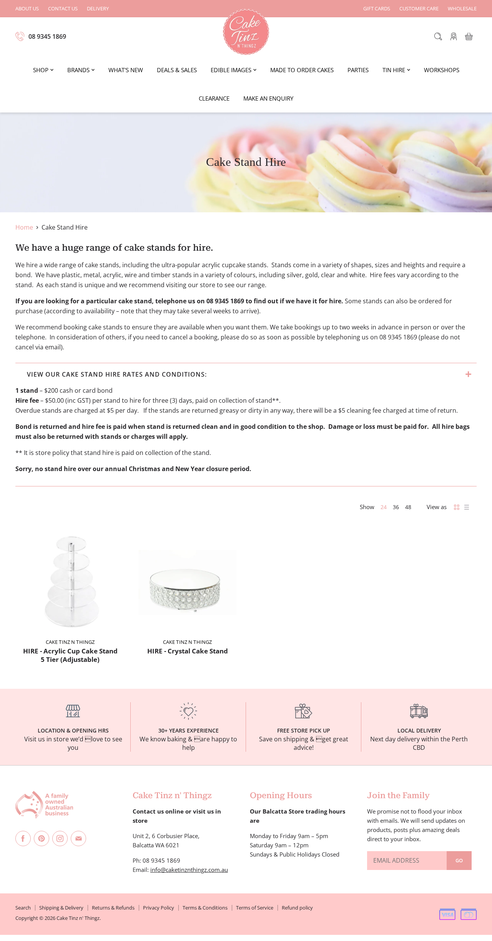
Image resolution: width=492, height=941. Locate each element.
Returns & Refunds (113, 907)
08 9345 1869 (47, 36)
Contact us (63, 8)
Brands (78, 70)
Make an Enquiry (268, 98)
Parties (358, 70)
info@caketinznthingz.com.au (189, 869)
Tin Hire (393, 70)
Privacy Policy (158, 907)
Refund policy (297, 907)
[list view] (466, 507)
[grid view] (456, 507)
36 (396, 507)
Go (459, 860)
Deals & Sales (177, 70)
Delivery (98, 8)
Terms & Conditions (205, 907)
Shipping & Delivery (61, 907)
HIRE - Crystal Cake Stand (187, 651)
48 (408, 507)
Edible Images (231, 70)
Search (23, 907)
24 (384, 507)
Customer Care (419, 8)
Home (24, 227)
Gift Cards (376, 8)
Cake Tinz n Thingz (70, 641)
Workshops (441, 70)
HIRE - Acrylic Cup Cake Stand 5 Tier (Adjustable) (70, 655)
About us (27, 8)
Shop (40, 70)
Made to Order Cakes (302, 70)
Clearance (214, 98)
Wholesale (462, 8)
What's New (125, 70)
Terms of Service (254, 907)
